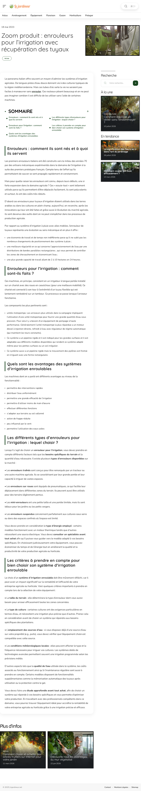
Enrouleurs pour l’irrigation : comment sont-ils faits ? (25, 126)
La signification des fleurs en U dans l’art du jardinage (120, 150)
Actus (7, 58)
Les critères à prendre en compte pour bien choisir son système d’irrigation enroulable (69, 127)
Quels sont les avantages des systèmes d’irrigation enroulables (23, 134)
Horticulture (110, 114)
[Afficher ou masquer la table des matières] (60, 111)
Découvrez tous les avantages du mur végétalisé (69, 758)
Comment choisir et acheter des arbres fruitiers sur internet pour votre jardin (22, 756)
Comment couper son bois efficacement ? (117, 172)
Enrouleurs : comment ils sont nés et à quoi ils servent (26, 118)
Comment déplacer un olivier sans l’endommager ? (120, 119)
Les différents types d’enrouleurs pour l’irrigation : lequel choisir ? (69, 118)
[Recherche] (126, 6)
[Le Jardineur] (19, 6)
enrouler (36, 91)
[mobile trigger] (5, 6)
